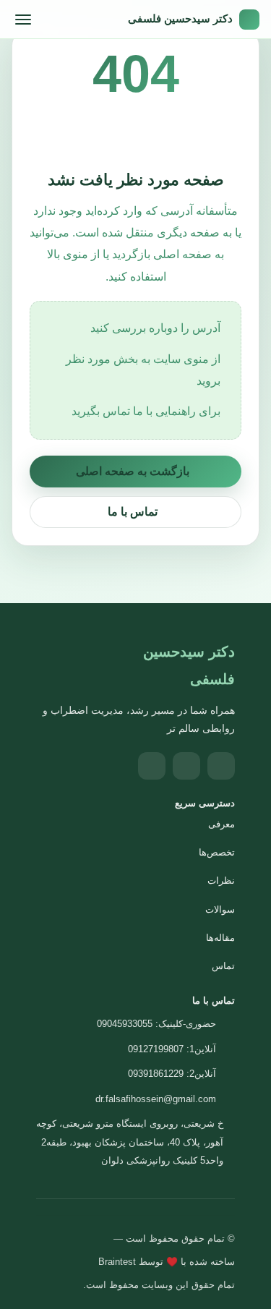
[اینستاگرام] (221, 766)
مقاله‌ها (220, 937)
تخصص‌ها (217, 852)
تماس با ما (133, 512)
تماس (223, 965)
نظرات (221, 880)
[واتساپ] (151, 766)
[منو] (23, 19)
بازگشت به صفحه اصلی (132, 471)
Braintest (117, 1261)
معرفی (221, 824)
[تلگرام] (186, 766)
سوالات (220, 909)
